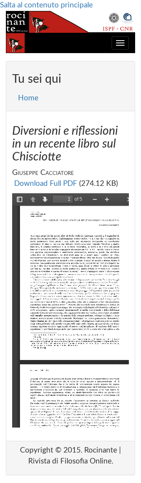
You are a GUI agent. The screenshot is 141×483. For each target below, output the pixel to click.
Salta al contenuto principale (46, 5)
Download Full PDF (45, 183)
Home (28, 98)
